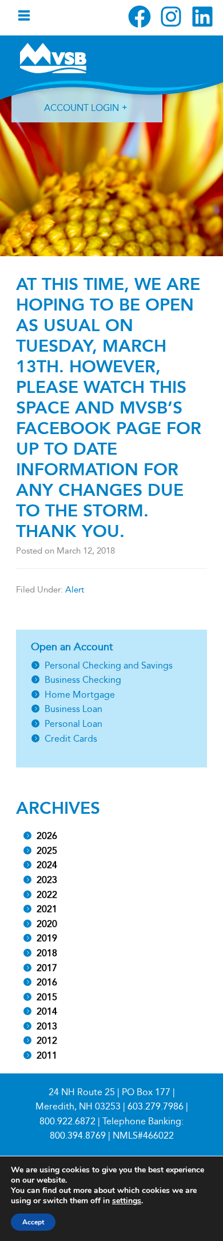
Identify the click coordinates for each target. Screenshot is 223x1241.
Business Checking (83, 679)
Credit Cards (71, 738)
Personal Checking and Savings (109, 665)
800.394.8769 (78, 1135)
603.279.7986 (156, 1106)
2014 (47, 1011)
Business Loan (73, 708)
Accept (33, 1222)
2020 (47, 923)
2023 (47, 879)
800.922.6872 (67, 1121)
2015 (47, 997)
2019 (47, 938)
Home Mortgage (80, 694)
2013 (47, 1026)
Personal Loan (73, 723)
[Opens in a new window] (139, 16)
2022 (47, 894)
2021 (47, 909)
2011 (47, 1055)
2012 (47, 1040)
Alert (74, 589)
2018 (47, 953)
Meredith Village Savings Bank (53, 58)
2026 (47, 835)
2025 (47, 850)
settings (126, 1201)
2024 (47, 865)
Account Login (81, 107)
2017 (47, 967)
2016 (47, 982)
